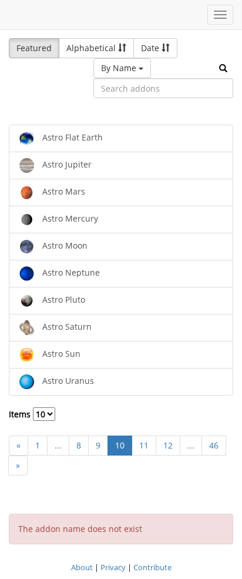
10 (120, 445)
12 (168, 445)
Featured (34, 47)
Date (151, 47)
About (82, 567)
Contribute (152, 567)
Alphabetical (92, 47)
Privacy (113, 567)
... (58, 445)
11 (144, 445)
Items (21, 414)
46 (214, 445)
